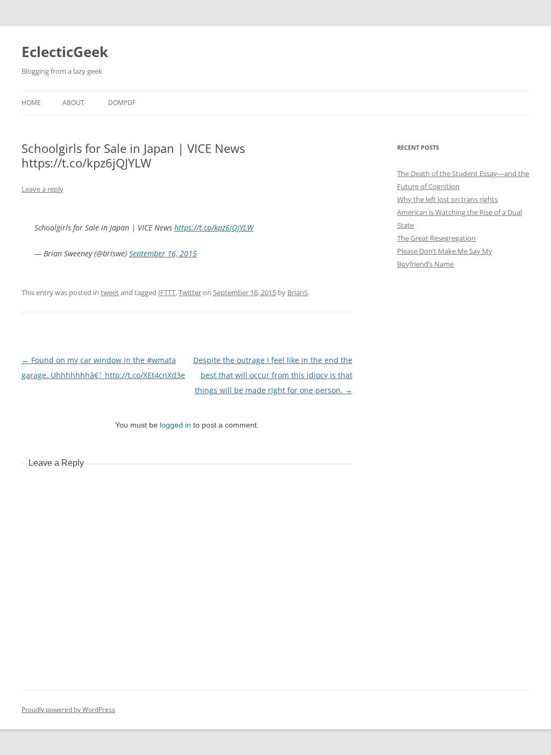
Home (31, 102)
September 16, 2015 (163, 253)
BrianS (297, 292)
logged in (175, 425)
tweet (110, 292)
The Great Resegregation (436, 238)
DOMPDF (122, 102)
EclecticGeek (65, 51)
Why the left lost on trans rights (447, 199)
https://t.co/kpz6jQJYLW (213, 227)
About (73, 102)
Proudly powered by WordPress (68, 709)
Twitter (190, 292)
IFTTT (166, 292)
